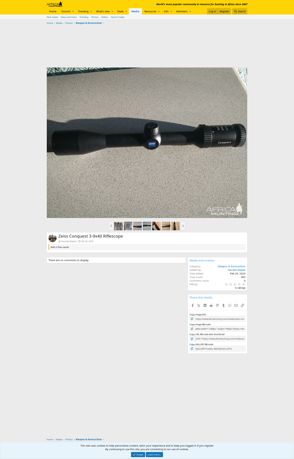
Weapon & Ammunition (232, 266)
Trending (83, 11)
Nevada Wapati (69, 241)
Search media (117, 17)
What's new (103, 11)
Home (52, 11)
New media (52, 17)
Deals (120, 11)
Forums (65, 11)
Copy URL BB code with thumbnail (207, 334)
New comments (69, 17)
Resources (150, 11)
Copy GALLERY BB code (201, 344)
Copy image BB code (200, 324)
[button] (73, 11)
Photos (95, 17)
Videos (104, 17)
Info (166, 11)
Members (181, 11)
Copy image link (198, 314)
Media (135, 11)
